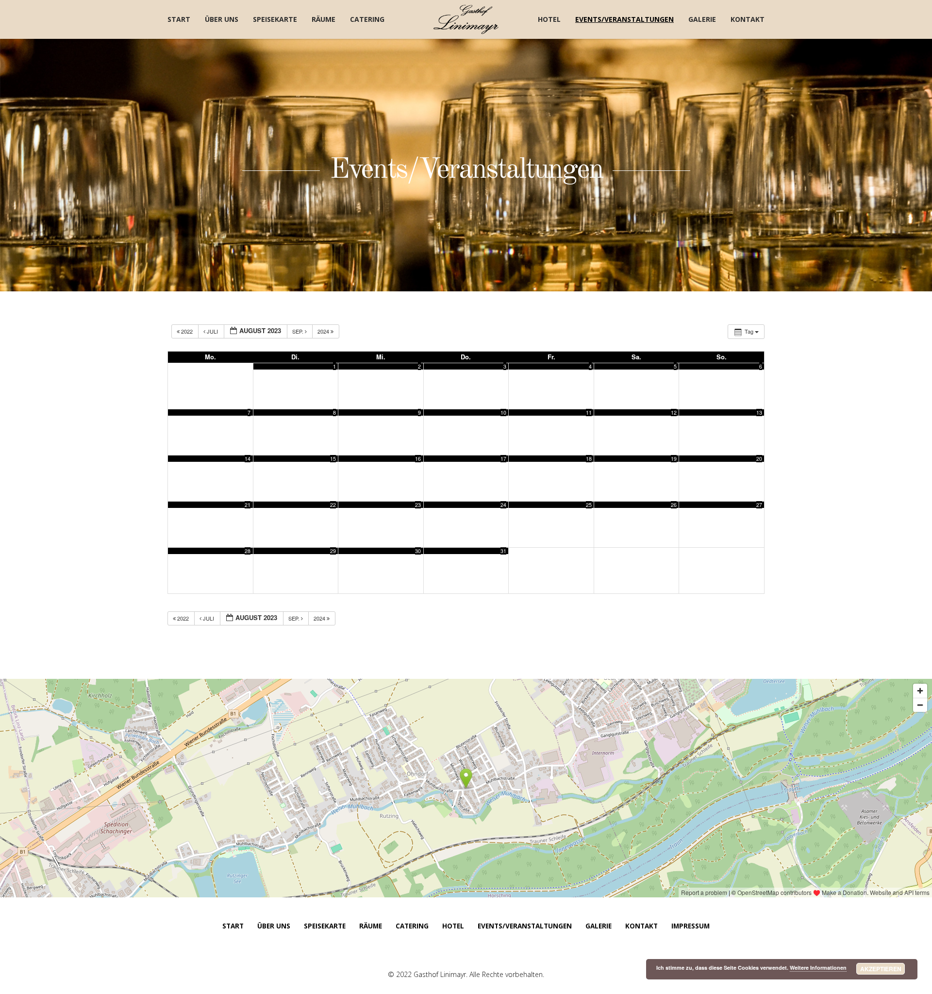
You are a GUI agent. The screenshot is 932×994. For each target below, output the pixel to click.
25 (589, 504)
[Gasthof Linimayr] (466, 19)
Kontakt (748, 19)
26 (674, 504)
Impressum (690, 926)
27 (759, 504)
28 (247, 551)
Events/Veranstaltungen (624, 19)
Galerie (702, 19)
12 (674, 412)
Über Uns (221, 19)
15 (333, 458)
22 (333, 504)
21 (247, 504)
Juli (212, 331)
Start (178, 19)
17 (503, 458)
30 (418, 551)
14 (247, 458)
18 (589, 458)
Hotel (549, 19)
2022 (187, 331)
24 (503, 504)
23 (418, 504)
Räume (323, 19)
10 (503, 412)
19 (674, 458)
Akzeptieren (880, 968)
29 (333, 551)
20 (759, 458)
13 (759, 412)
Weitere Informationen (818, 967)
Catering (367, 19)
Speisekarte (275, 19)
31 (503, 551)
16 (418, 458)
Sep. (298, 331)
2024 (324, 331)
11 (589, 412)
